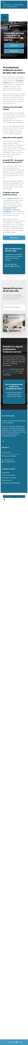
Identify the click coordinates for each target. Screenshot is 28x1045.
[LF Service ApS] (13, 16)
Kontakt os (6, 369)
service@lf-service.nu (12, 6)
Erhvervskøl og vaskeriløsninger (11, 483)
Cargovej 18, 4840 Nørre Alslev (11, 454)
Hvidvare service (6, 480)
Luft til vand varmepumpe (9, 477)
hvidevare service (12, 198)
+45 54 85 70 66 (7, 4)
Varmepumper (6, 472)
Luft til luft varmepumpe (8, 475)
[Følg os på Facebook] (4, 2)
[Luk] (14, 496)
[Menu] (5, 17)
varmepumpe (7, 208)
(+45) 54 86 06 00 (10, 371)
